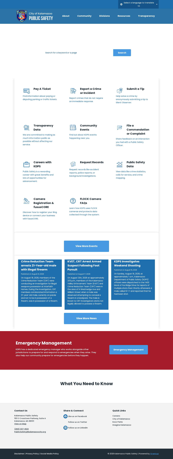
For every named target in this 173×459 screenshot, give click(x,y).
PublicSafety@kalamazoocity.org (30, 432)
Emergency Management (129, 349)
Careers (116, 416)
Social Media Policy (49, 453)
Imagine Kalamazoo (121, 425)
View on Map (20, 424)
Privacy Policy (32, 453)
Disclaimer (19, 453)
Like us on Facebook (77, 416)
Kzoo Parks (117, 422)
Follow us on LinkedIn (78, 427)
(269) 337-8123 (21, 429)
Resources (124, 15)
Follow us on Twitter (77, 422)
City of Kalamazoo (121, 419)
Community (84, 15)
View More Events (86, 246)
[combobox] (138, 4)
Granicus (154, 453)
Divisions (104, 15)
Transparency (146, 15)
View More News (86, 318)
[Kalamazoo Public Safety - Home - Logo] (34, 16)
